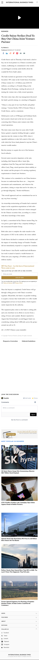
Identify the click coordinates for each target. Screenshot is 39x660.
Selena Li (6, 47)
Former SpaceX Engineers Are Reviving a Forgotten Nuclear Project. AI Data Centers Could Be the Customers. (17, 603)
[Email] (20, 53)
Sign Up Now (11, 434)
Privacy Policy (18, 283)
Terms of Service (7, 283)
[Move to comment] (24, 53)
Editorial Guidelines (28, 341)
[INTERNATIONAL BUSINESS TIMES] (19, 2)
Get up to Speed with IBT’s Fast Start (27, 431)
